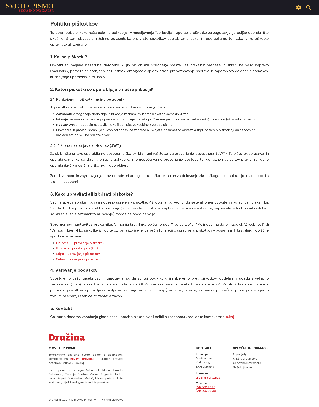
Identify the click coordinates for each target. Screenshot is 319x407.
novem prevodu (81, 359)
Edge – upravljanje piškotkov (78, 254)
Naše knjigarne (242, 367)
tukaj (230, 316)
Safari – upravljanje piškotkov (78, 259)
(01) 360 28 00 (206, 390)
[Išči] (308, 7)
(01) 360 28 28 (205, 387)
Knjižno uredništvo (245, 358)
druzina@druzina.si (208, 377)
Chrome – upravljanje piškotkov (80, 243)
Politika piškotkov (112, 399)
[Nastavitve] (298, 7)
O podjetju (240, 354)
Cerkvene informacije (247, 363)
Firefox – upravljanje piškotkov (79, 248)
